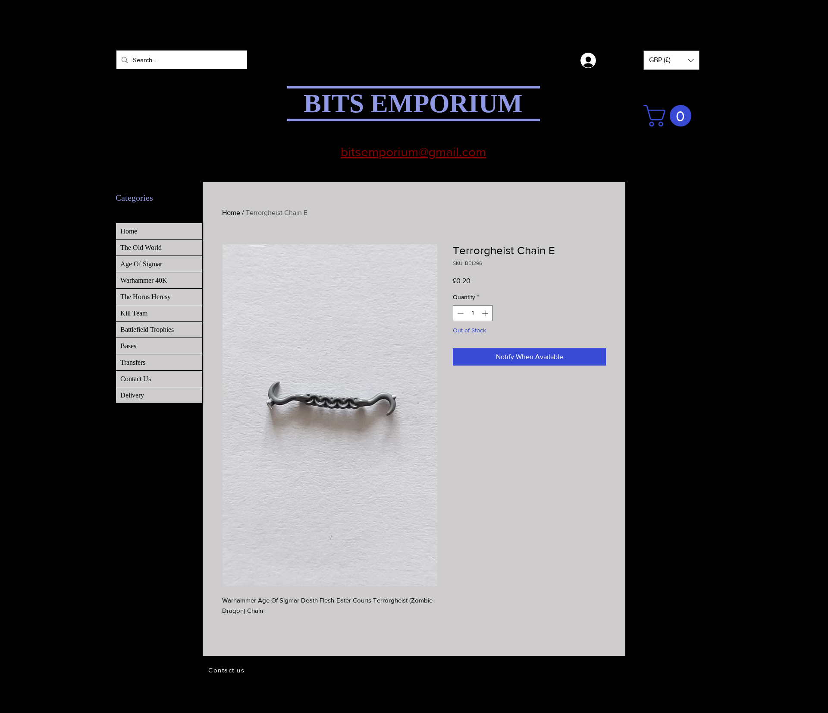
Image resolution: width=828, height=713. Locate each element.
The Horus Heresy (145, 296)
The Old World (141, 247)
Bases (128, 346)
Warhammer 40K (143, 280)
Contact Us (135, 378)
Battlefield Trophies (147, 329)
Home (231, 212)
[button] (671, 60)
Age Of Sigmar (141, 264)
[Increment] (485, 313)
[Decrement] (459, 313)
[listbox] (671, 60)
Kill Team (133, 313)
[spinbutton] (472, 313)
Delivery (132, 395)
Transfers (132, 362)
